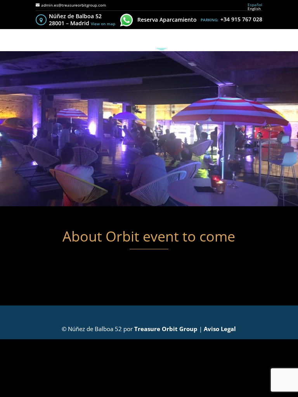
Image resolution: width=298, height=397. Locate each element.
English (254, 8)
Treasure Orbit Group (166, 329)
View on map (103, 23)
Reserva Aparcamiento (167, 19)
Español (255, 4)
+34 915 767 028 (241, 19)
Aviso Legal (220, 329)
